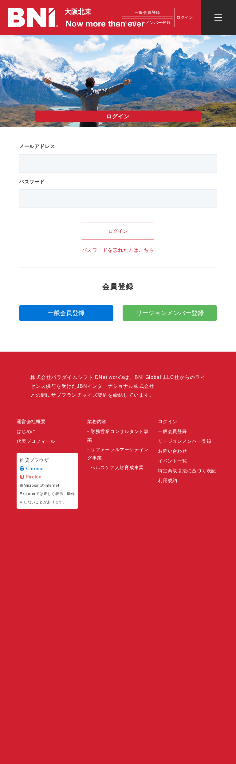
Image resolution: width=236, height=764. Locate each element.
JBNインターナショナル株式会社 (115, 386)
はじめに (26, 431)
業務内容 (97, 421)
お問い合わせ (172, 451)
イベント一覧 (172, 460)
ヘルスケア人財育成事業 (117, 467)
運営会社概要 (31, 421)
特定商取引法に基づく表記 (187, 470)
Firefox (33, 476)
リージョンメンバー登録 (147, 22)
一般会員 (66, 313)
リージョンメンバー (170, 313)
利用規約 (167, 480)
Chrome (34, 468)
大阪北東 (78, 11)
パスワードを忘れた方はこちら (118, 250)
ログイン (118, 231)
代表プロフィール (36, 441)
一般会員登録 (147, 12)
